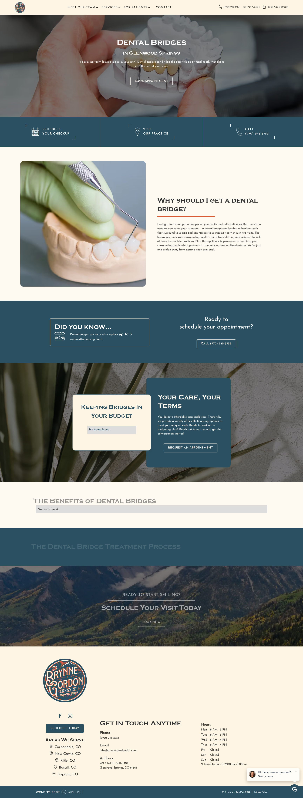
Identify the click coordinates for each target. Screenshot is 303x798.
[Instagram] (70, 716)
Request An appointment (190, 447)
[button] (82, 7)
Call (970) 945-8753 (216, 344)
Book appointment (151, 81)
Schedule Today (64, 728)
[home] (20, 7)
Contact (164, 7)
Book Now (151, 622)
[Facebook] (60, 716)
